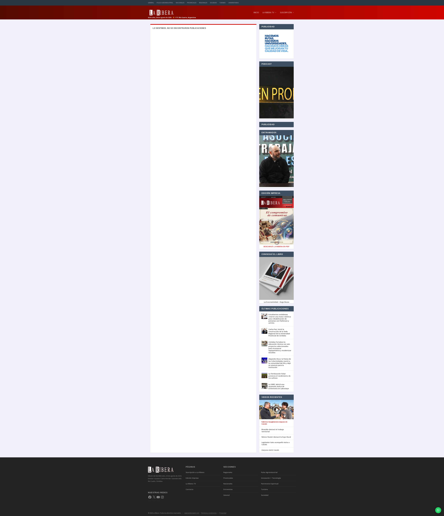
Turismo (223, 3)
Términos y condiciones (209, 513)
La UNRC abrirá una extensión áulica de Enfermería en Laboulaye (278, 386)
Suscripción (286, 13)
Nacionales (180, 3)
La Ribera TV (268, 13)
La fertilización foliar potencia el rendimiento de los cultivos (279, 376)
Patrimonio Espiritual (269, 484)
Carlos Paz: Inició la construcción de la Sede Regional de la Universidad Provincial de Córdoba (279, 332)
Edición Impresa (192, 478)
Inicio (256, 13)
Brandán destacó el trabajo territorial (273, 430)
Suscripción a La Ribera (195, 472)
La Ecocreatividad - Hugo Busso (276, 302)
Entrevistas (228, 489)
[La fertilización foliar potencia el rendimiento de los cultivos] (264, 375)
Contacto (189, 489)
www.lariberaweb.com (191, 513)
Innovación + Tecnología (271, 478)
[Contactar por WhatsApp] (438, 510)
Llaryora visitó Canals (270, 450)
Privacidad (222, 513)
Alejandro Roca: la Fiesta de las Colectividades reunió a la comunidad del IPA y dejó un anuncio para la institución (279, 363)
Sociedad (213, 3)
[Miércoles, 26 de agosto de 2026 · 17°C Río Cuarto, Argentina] (172, 12)
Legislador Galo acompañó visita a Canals (276, 443)
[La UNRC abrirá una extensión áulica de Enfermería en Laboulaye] (264, 386)
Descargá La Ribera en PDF (277, 246)
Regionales (203, 3)
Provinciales (191, 3)
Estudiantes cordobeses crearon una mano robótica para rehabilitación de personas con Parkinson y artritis (279, 318)
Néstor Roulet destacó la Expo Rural (276, 437)
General (151, 3)
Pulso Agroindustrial (165, 3)
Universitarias (233, 3)
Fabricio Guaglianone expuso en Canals (274, 423)
